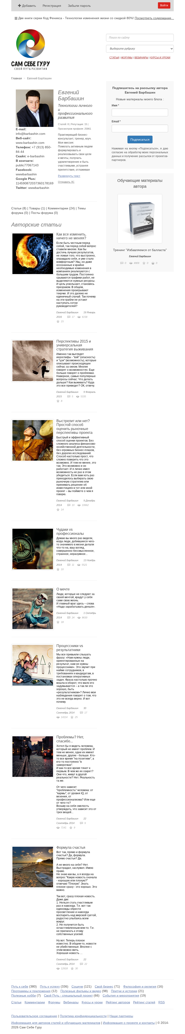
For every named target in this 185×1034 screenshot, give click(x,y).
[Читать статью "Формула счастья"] (33, 867)
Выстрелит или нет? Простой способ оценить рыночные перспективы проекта (74, 427)
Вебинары (71, 1002)
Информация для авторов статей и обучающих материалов (55, 1023)
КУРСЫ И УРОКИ (160, 57)
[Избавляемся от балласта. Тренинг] (140, 218)
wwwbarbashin (26, 174)
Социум (77, 986)
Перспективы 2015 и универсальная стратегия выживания (74, 345)
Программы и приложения (31, 991)
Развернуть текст (69, 176)
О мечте (63, 589)
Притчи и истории (124, 991)
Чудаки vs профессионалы (70, 531)
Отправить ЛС (66, 182)
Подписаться (140, 139)
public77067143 (27, 165)
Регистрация (52, 5)
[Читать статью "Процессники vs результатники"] (33, 665)
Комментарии (58, 208)
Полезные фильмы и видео (80, 991)
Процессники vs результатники (69, 648)
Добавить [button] (28, 5)
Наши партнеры (121, 1016)
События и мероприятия (121, 995)
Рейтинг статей (144, 1002)
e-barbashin (35, 156)
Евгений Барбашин (67, 312)
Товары (34, 208)
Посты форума (42, 213)
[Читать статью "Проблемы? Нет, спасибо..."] (33, 756)
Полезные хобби (23, 995)
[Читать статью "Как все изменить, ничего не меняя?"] (33, 253)
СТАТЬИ (114, 57)
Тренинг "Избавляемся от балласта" (140, 250)
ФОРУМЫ (126, 57)
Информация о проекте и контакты (129, 1023)
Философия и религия (139, 986)
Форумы (54, 1002)
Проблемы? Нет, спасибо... (70, 739)
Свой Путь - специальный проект (68, 995)
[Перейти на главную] (30, 49)
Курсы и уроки (92, 1002)
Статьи (16, 208)
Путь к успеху (50, 986)
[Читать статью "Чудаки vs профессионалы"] (33, 549)
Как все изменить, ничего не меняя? (71, 236)
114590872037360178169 (34, 183)
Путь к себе (19, 986)
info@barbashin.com (30, 133)
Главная (16, 78)
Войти (164, 5)
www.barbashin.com (30, 142)
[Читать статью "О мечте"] (33, 608)
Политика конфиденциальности (83, 1016)
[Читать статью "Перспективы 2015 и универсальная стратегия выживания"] (33, 360)
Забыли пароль (79, 5)
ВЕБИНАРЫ (141, 57)
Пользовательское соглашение (34, 1016)
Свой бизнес (104, 986)
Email (115, 121)
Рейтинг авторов (118, 1002)
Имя (114, 105)
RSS (161, 1002)
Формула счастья (70, 847)
